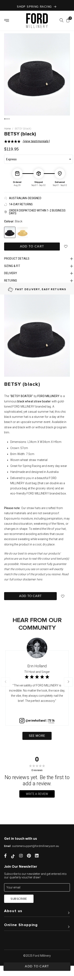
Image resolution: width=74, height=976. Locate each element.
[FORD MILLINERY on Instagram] (21, 856)
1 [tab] (4, 118)
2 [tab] (6, 118)
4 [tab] (9, 118)
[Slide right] (68, 681)
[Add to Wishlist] (66, 247)
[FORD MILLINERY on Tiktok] (13, 856)
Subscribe (18, 898)
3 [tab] (7, 118)
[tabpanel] (37, 74)
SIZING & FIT (12, 266)
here (39, 579)
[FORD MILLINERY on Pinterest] (29, 856)
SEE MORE (37, 736)
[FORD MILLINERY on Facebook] (5, 856)
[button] (61, 21)
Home (7, 128)
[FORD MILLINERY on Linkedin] (37, 856)
